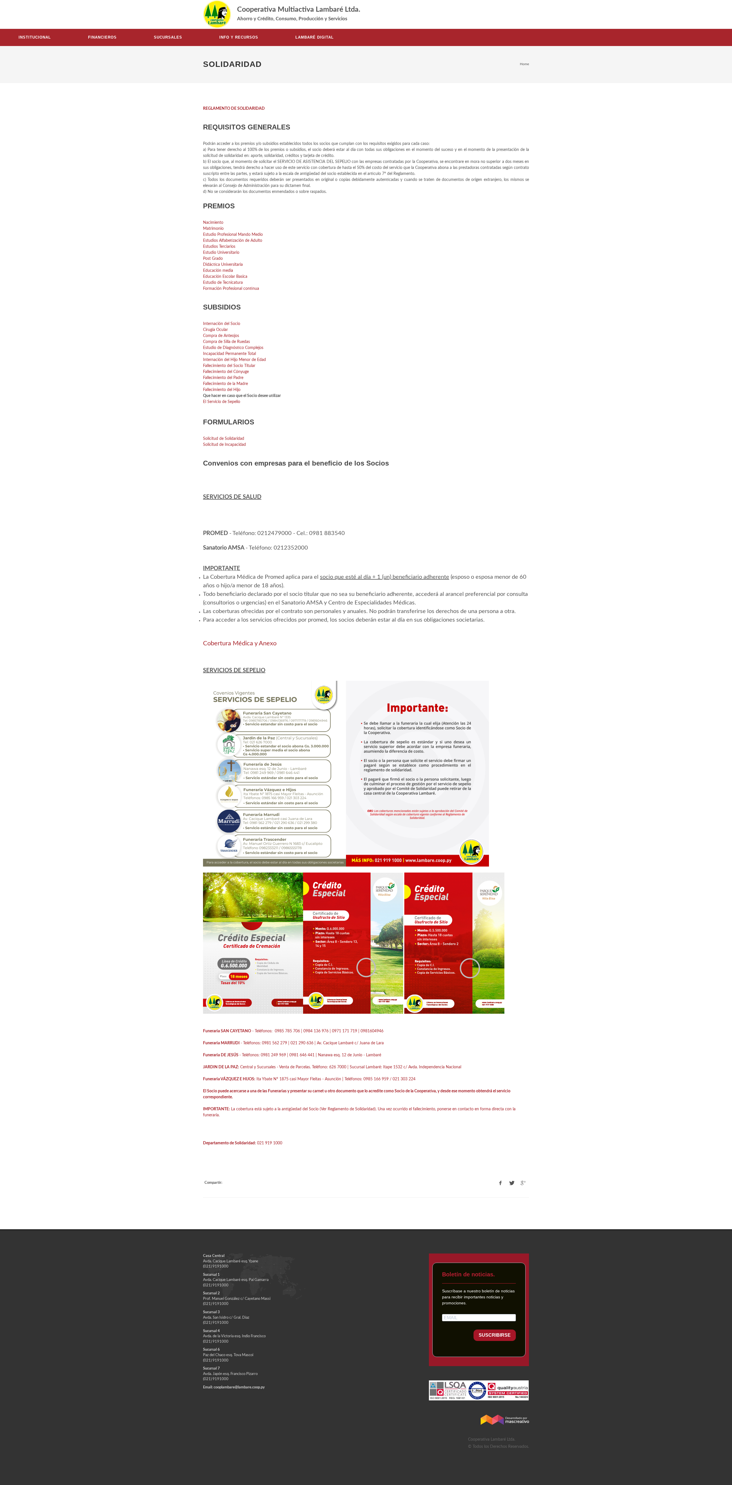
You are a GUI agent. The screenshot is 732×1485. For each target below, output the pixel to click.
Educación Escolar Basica (225, 277)
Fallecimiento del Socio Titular (229, 366)
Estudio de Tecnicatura (223, 283)
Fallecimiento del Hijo (221, 390)
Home (524, 64)
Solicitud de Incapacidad (224, 445)
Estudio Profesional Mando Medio (233, 235)
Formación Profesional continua (231, 289)
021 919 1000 (243, 1143)
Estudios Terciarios (219, 247)
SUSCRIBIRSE (495, 1335)
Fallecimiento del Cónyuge (226, 372)
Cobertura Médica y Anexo (240, 643)
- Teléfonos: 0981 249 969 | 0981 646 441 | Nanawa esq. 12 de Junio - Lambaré (292, 1055)
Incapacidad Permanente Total (229, 354)
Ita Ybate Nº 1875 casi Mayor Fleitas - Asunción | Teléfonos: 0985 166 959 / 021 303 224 (309, 1079)
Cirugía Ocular (215, 330)
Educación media (218, 271)
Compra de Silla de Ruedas (226, 342)
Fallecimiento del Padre (223, 378)
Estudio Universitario (221, 253)
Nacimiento (213, 223)
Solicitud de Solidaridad (223, 439)
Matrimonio (213, 229)
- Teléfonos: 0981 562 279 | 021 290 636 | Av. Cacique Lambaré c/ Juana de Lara (293, 1043)
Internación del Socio (221, 324)
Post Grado (213, 259)
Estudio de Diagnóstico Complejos (233, 348)
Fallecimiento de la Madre (225, 384)
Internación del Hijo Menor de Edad (234, 360)
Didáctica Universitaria (223, 265)
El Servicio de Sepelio (221, 402)
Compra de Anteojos (221, 336)
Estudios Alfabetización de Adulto (232, 241)
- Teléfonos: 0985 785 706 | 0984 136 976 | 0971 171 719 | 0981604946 (293, 1031)
